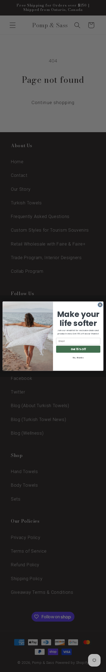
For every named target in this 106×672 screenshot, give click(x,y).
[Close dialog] (100, 304)
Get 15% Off (78, 349)
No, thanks (78, 357)
